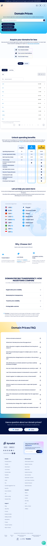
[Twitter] (9, 450)
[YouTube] (11, 450)
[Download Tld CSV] (3, 74)
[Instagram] (5, 450)
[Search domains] (44, 20)
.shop (3, 111)
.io (2, 99)
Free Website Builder (23, 50)
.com (3, 83)
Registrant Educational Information (22, 536)
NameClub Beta (28, 485)
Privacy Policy (6, 536)
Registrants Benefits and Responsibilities (36, 536)
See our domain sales (7, 27)
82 (38, 125)
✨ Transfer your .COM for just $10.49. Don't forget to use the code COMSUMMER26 (23, 1)
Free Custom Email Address (25, 53)
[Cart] (40, 5)
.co (2, 95)
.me (2, 107)
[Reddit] (13, 450)
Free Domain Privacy (23, 56)
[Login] (37, 5)
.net (2, 103)
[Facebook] (3, 450)
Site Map (27, 500)
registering (25, 259)
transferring (19, 261)
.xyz (3, 87)
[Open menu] (44, 5)
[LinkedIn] (7, 450)
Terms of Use (11, 536)
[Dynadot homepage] (2, 5)
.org (3, 91)
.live (3, 119)
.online (3, 115)
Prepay (21, 141)
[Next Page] (44, 125)
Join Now (39, 451)
